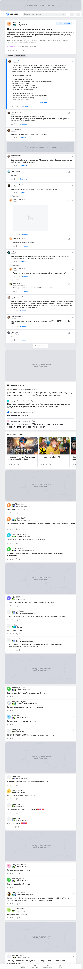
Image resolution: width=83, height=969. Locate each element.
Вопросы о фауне (23, 531)
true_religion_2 (14, 384)
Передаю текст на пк (17, 411)
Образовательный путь (26, 699)
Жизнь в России (22, 396)
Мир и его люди (21, 416)
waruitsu (12, 416)
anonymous (13, 407)
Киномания (21, 787)
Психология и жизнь (24, 545)
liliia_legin (13, 396)
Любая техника (23, 407)
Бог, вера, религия (25, 384)
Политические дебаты (24, 608)
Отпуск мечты (22, 25)
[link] (22, 447)
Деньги (19, 622)
